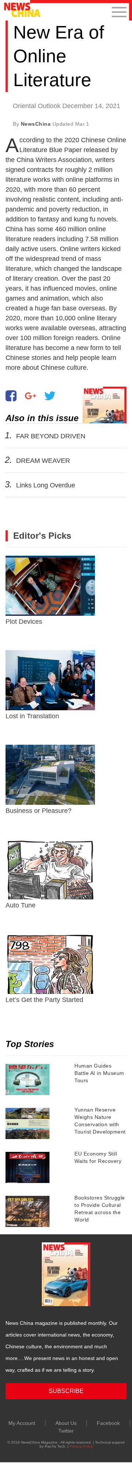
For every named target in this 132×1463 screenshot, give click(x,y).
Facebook (108, 1423)
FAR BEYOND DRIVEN (50, 436)
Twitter (66, 1431)
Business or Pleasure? (39, 810)
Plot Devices (24, 621)
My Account (21, 1423)
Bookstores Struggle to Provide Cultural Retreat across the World (99, 1209)
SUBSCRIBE (66, 1391)
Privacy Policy (81, 1446)
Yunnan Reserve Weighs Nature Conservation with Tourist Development (100, 1121)
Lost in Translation (32, 716)
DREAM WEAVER (43, 460)
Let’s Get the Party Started (44, 999)
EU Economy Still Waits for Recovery (97, 1157)
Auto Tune (21, 905)
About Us (66, 1423)
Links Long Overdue (45, 485)
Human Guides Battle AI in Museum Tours (99, 1073)
